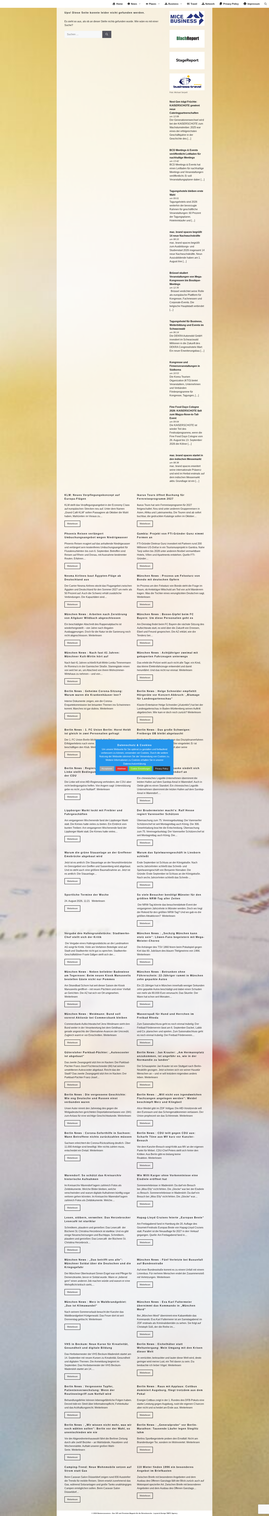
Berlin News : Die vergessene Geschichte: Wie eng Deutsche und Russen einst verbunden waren (95, 1098)
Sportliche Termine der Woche (86, 894)
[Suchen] (106, 34)
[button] (265, 4)
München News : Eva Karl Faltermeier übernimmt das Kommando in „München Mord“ (166, 1306)
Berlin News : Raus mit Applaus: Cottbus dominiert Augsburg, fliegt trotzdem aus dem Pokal (170, 1390)
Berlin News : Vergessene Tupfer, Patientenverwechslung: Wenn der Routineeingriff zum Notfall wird (89, 1390)
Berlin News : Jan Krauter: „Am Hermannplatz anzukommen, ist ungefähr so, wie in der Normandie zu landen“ (170, 1056)
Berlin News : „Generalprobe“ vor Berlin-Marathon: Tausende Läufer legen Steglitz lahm (167, 1429)
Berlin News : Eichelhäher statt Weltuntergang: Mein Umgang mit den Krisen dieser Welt (170, 1348)
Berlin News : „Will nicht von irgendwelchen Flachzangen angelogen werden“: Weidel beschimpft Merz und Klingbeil (169, 1098)
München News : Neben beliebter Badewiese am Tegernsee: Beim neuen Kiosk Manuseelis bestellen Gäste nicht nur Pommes (97, 975)
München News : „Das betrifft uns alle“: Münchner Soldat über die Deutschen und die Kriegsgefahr (97, 1263)
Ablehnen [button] (121, 768)
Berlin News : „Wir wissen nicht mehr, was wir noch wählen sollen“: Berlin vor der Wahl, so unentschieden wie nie (98, 1429)
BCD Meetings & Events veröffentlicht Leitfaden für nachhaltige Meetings (185, 154)
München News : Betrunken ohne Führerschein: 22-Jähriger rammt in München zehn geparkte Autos (170, 975)
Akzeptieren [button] (106, 768)
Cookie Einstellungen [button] (140, 768)
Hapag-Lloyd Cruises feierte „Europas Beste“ (170, 1217)
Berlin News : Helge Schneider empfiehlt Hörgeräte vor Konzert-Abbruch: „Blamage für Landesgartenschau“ (168, 695)
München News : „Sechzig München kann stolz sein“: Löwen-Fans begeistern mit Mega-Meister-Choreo (170, 937)
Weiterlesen (72, 524)
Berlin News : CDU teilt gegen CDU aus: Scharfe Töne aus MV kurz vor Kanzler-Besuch (166, 1137)
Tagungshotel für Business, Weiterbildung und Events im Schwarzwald (187, 325)
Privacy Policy (161, 768)
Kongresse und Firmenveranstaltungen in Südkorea (185, 366)
